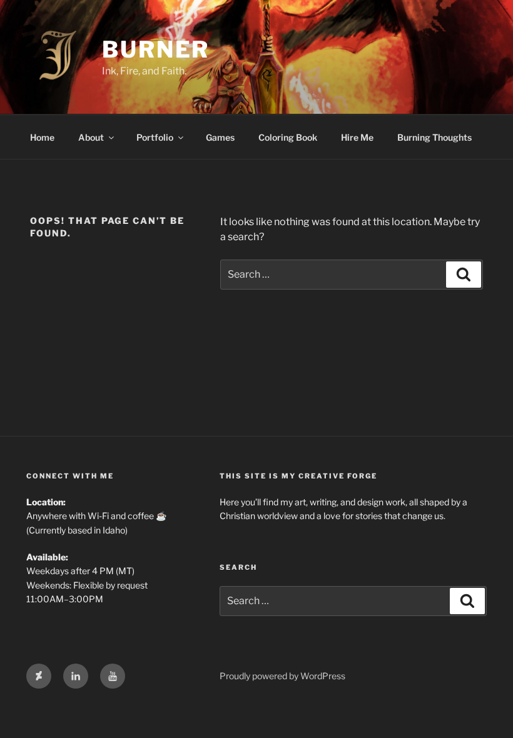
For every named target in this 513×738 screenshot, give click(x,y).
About (91, 137)
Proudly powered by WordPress (282, 675)
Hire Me (357, 137)
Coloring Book (287, 137)
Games (220, 137)
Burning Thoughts (434, 137)
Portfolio (154, 137)
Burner (156, 49)
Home (42, 137)
